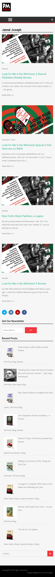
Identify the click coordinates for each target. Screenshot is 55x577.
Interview (5, 139)
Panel (12, 139)
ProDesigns (48, 572)
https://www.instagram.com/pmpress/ (11, 312)
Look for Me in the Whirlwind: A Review (24, 283)
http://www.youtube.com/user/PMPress (17, 312)
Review (5, 69)
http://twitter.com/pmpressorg (4, 312)
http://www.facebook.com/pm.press (24, 312)
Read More (6, 95)
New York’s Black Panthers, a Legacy (22, 216)
